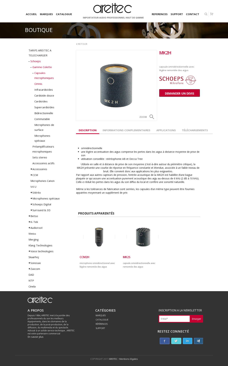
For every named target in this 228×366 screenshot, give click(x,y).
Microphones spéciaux (46, 198)
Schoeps (35, 61)
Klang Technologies (40, 245)
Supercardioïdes (44, 107)
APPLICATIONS (166, 130)
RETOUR (82, 44)
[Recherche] (206, 14)
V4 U (33, 186)
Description (88, 130)
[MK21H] (116, 85)
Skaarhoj (33, 257)
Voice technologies (41, 251)
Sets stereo (39, 157)
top (220, 358)
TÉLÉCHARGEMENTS (195, 130)
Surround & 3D (41, 210)
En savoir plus (35, 336)
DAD (31, 274)
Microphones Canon (42, 181)
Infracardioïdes (43, 89)
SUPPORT (100, 328)
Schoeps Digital (41, 204)
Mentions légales (128, 358)
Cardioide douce (44, 95)
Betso (34, 216)
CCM (35, 175)
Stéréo (36, 192)
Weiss (32, 233)
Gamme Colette (42, 67)
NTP (31, 280)
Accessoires (39, 169)
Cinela (32, 286)
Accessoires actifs (43, 163)
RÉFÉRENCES (102, 323)
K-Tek (34, 222)
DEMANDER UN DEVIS (179, 93)
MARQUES (101, 315)
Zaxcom (35, 269)
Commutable (42, 119)
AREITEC (113, 358)
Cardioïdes (41, 101)
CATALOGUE (102, 319)
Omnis (38, 84)
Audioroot (36, 227)
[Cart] (212, 14)
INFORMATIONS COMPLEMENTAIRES (126, 130)
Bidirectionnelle (43, 113)
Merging (33, 239)
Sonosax (35, 263)
